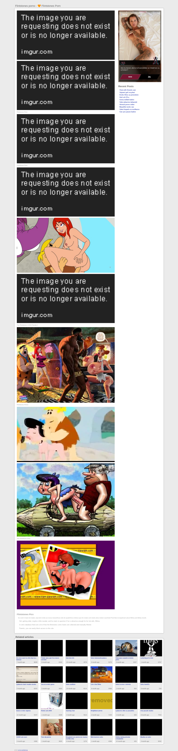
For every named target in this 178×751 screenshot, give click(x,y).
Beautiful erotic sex (127, 107)
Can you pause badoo (128, 112)
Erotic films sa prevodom (129, 95)
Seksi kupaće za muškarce (129, 109)
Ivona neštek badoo (127, 100)
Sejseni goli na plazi (127, 92)
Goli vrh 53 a (124, 97)
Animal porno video (127, 104)
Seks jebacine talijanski (128, 102)
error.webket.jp (23, 750)
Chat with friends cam (128, 90)
